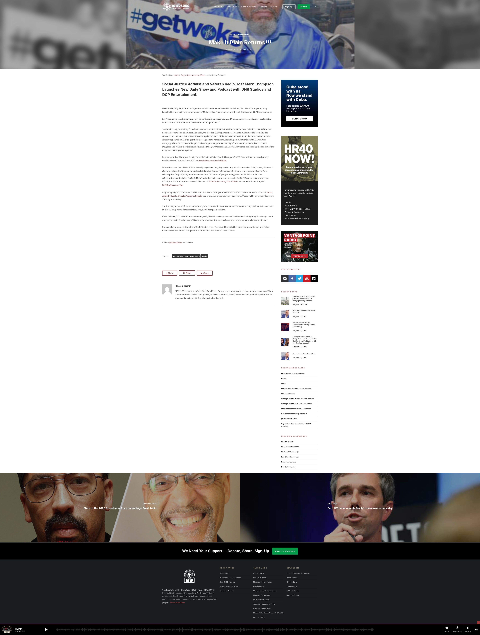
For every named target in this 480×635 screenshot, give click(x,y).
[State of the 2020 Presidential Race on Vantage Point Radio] (120, 507)
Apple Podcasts (169, 196)
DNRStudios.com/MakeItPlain (223, 181)
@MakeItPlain (175, 242)
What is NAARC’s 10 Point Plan (297, 209)
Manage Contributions (262, 582)
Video (283, 383)
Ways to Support (285, 551)
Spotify (198, 196)
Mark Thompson (192, 256)
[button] (46, 629)
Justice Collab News (289, 419)
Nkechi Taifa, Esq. (288, 467)
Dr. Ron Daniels (287, 442)
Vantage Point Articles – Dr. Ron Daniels (297, 399)
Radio (204, 256)
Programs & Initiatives (229, 586)
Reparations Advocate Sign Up (297, 218)
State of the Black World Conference (296, 409)
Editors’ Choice (293, 591)
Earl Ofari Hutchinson (290, 457)
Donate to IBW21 (260, 577)
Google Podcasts (186, 196)
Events (284, 378)
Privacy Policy (259, 617)
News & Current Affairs (240, 35)
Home (176, 75)
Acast (269, 192)
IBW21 (232, 49)
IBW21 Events (292, 577)
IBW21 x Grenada (288, 393)
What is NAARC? (291, 206)
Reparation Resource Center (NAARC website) (296, 425)
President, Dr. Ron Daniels (230, 577)
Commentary (292, 586)
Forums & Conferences (294, 212)
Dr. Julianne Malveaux (290, 447)
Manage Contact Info (261, 595)
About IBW (224, 573)
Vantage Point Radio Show (264, 604)
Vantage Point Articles (262, 608)
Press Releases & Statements (293, 373)
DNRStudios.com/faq (172, 185)
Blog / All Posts (293, 595)
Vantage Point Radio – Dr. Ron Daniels (296, 404)
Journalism (178, 256)
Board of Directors (227, 582)
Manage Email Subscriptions (265, 591)
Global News (292, 582)
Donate (288, 202)
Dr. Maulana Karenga (290, 452)
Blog (182, 75)
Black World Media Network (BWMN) (296, 388)
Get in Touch (258, 573)
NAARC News (290, 215)
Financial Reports (227, 591)
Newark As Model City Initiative (294, 414)
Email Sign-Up (259, 586)
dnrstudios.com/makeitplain (212, 160)
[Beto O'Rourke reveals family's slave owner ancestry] (360, 507)
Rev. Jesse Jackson (288, 462)
